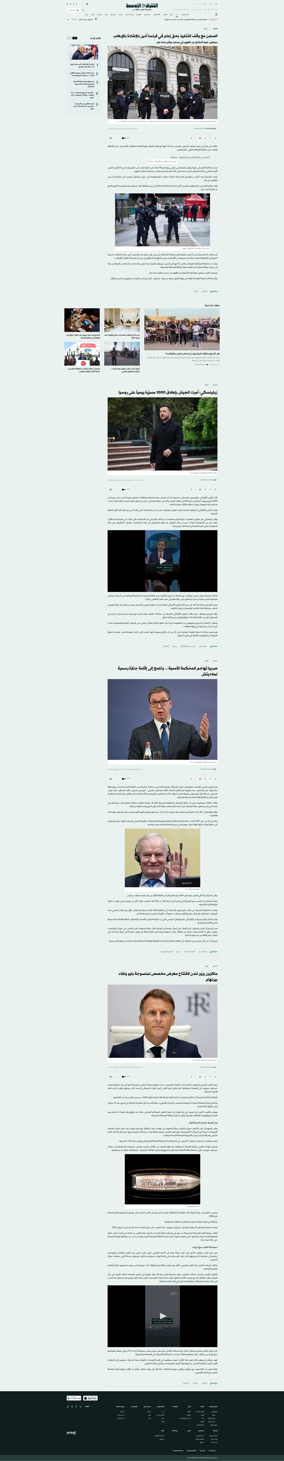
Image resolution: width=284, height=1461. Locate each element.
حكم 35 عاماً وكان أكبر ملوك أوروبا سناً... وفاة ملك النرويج (82, 65)
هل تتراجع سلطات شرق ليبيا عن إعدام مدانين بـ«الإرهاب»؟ (192, 353)
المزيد (86, 15)
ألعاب (92, 15)
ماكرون (204, 1383)
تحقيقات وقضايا (199, 1439)
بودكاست (99, 15)
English (211, 4)
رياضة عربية (214, 1439)
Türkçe (205, 4)
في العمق (113, 15)
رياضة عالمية (214, 1442)
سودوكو (162, 1439)
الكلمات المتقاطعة (159, 1436)
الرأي (171, 15)
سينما (162, 1418)
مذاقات (122, 1412)
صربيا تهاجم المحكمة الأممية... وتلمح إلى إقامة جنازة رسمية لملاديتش (83, 84)
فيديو (106, 15)
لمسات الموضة (120, 1418)
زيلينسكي (203, 646)
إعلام (163, 1422)
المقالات (189, 1412)
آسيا (203, 1418)
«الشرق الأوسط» (199, 128)
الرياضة (120, 15)
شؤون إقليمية (213, 1425)
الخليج (213, 1415)
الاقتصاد (165, 15)
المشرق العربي (211, 1422)
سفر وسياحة (120, 1415)
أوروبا (205, 29)
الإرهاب (204, 291)
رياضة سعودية (213, 1436)
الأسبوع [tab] (69, 38)
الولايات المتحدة (200, 1412)
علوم (149, 1415)
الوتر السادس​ (160, 1415)
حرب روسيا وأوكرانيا (188, 646)
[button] (162, 561)
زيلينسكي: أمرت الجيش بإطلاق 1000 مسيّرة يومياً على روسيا (168, 392)
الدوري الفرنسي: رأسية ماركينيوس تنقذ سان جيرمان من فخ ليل (185, 19)
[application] (162, 561)
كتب (163, 1412)
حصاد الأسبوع (200, 1436)
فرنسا (196, 291)
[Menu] (216, 15)
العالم (177, 15)
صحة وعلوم (147, 15)
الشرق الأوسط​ (185, 15)
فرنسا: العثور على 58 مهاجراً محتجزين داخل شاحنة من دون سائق (83, 106)
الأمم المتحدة (190, 951)
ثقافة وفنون (156, 15)
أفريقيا (202, 1422)
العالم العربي (214, 1412)
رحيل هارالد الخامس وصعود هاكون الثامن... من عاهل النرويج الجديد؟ (82, 74)
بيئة (150, 1418)
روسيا (174, 646)
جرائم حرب (202, 951)
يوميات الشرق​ (129, 15)
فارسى (195, 4)
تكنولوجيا (138, 15)
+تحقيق (202, 1442)
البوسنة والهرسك (166, 951)
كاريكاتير (188, 1415)
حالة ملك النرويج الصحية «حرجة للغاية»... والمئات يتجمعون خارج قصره (82, 95)
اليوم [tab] (75, 38)
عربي (216, 4)
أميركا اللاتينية (200, 1425)
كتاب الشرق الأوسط (185, 1418)
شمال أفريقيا (211, 1418)
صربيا (178, 951)
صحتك (149, 1412)
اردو (200, 4)
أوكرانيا (166, 646)
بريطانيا (186, 1383)
